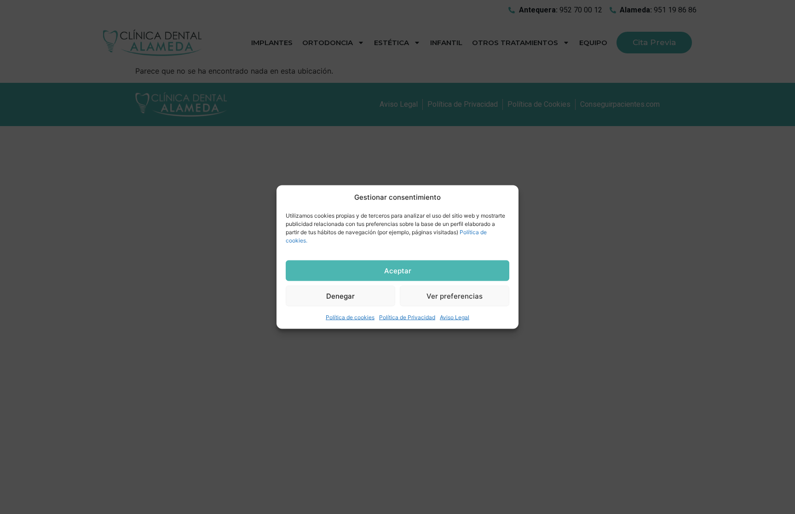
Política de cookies (350, 317)
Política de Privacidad (407, 317)
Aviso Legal (454, 317)
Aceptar (397, 270)
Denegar (340, 295)
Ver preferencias (454, 295)
